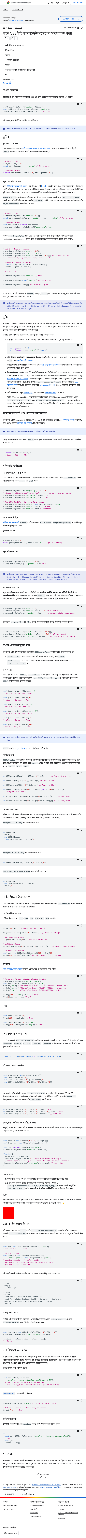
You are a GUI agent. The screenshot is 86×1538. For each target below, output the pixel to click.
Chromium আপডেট (37, 1506)
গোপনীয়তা (13, 1527)
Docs (5, 9)
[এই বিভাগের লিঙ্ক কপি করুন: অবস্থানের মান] (20, 1312)
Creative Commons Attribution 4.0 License (46, 1485)
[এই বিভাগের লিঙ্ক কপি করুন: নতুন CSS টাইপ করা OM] (23, 181)
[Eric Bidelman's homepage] (10, 83)
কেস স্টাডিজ (34, 1509)
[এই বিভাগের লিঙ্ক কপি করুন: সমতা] (11, 1006)
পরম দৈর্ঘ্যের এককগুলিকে (12, 969)
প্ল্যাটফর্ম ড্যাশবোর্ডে (24, 423)
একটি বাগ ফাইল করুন (10, 1506)
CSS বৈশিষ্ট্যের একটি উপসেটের (29, 129)
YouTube (61, 1509)
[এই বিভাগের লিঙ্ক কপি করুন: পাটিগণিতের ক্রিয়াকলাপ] (32, 897)
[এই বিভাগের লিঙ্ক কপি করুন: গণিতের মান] (16, 755)
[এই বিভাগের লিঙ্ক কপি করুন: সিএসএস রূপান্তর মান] (29, 1034)
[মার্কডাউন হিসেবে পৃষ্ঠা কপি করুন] (13, 38)
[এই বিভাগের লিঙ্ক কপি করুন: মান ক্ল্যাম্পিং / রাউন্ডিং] (21, 587)
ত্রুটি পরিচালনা (50, 393)
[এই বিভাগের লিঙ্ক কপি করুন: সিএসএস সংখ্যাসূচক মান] (32, 645)
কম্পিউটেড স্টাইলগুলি (11, 522)
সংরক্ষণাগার (34, 1513)
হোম (4, 28)
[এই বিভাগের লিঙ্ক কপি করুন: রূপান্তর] (12, 964)
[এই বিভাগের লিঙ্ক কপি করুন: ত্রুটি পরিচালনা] (18, 1419)
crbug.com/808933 (47, 385)
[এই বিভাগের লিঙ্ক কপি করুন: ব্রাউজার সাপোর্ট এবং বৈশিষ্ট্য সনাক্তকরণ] (49, 413)
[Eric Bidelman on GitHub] (7, 83)
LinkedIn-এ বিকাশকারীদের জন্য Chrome (68, 1514)
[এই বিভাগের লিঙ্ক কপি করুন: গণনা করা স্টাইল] (20, 517)
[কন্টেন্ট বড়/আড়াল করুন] (23, 46)
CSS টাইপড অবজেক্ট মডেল (16, 186)
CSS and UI (17, 9)
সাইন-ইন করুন (78, 3)
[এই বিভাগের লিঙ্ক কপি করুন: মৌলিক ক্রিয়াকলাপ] (23, 913)
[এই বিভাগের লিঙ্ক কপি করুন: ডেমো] (10, 1195)
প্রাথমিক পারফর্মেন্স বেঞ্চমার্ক (17, 379)
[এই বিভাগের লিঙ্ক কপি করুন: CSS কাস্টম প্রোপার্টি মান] (32, 1224)
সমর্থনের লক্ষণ (68, 420)
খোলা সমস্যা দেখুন (8, 1509)
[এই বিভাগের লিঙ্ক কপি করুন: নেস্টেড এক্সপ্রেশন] (21, 809)
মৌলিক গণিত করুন (24, 360)
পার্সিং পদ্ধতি (28, 393)
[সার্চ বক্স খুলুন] (47, 2)
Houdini (44, 186)
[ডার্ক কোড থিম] (78, 104)
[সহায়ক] (78, 28)
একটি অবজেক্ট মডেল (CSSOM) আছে (35, 148)
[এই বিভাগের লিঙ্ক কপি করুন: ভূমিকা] (12, 137)
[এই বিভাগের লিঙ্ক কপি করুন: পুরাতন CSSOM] (20, 143)
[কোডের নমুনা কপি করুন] (81, 104)
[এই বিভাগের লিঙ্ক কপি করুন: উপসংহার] (16, 1454)
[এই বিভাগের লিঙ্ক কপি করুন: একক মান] (14, 670)
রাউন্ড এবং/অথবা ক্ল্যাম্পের (49, 365)
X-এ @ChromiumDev (65, 1506)
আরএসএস (61, 1518)
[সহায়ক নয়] (81, 28)
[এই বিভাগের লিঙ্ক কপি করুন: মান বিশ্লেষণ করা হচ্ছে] (29, 1350)
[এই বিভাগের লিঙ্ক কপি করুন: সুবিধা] (11, 317)
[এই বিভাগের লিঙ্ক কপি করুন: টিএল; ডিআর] (20, 90)
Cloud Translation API (16, 20)
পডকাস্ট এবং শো (35, 1516)
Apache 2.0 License (9, 1487)
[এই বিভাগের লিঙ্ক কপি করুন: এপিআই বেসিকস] (24, 466)
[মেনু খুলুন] (3, 2)
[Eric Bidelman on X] (4, 83)
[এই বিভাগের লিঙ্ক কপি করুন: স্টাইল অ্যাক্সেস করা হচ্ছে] (28, 473)
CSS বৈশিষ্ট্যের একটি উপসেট (41, 431)
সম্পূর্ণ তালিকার (21, 748)
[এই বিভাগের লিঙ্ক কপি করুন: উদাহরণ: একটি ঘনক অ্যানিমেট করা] (38, 1123)
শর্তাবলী (5, 1527)
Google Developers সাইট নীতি (50, 1487)
